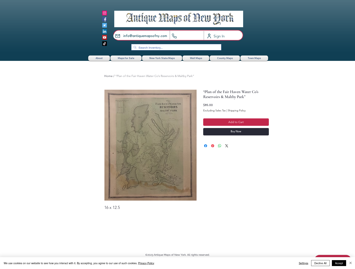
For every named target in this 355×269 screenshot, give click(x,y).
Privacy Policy (146, 263)
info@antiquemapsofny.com (145, 36)
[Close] (350, 263)
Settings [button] (303, 263)
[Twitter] (104, 25)
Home (108, 76)
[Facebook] (104, 19)
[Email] (117, 36)
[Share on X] (226, 146)
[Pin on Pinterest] (212, 146)
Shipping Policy (237, 110)
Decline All (320, 263)
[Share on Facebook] (205, 146)
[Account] (209, 36)
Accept (339, 263)
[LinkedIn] (104, 31)
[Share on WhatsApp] (219, 146)
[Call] (174, 36)
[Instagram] (104, 13)
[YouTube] (104, 37)
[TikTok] (104, 43)
